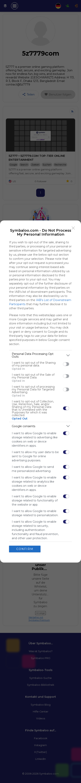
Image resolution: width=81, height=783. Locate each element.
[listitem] (40, 355)
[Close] (73, 228)
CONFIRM (24, 549)
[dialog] (40, 391)
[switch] (66, 364)
